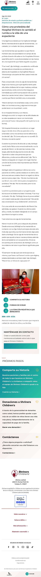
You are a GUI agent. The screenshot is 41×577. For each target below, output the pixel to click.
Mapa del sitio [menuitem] (20, 563)
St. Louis (5, 18)
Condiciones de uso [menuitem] (20, 560)
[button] (33, 3)
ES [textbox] (33, 4)
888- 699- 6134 (8, 317)
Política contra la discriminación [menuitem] (20, 558)
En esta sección (8, 8)
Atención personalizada (21, 23)
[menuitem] (20, 514)
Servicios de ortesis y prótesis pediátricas (16, 20)
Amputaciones (7, 23)
